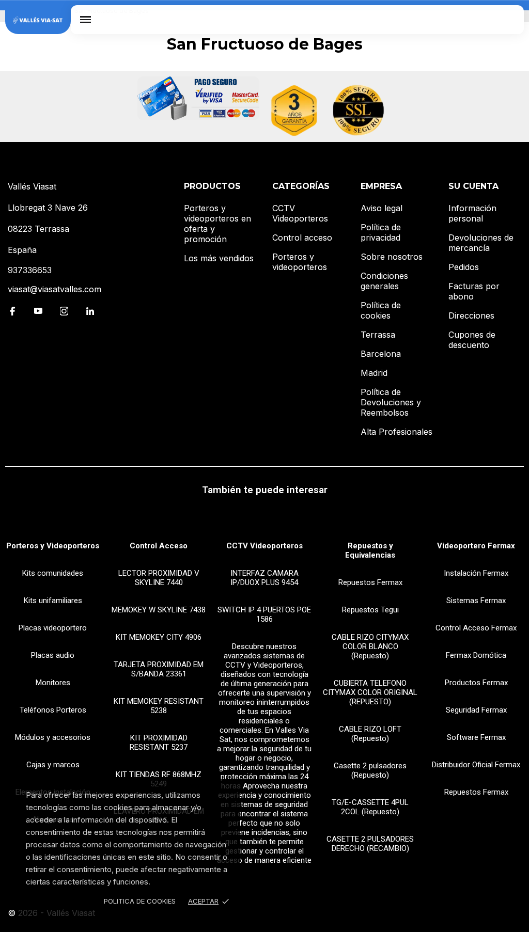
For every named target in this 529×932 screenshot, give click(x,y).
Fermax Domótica (476, 655)
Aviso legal (381, 208)
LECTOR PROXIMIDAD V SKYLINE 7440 (158, 577)
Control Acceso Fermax (476, 628)
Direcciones (471, 315)
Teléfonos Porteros (53, 710)
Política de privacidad (381, 232)
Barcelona (381, 354)
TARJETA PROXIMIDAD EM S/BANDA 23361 (159, 669)
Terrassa (378, 334)
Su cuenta (473, 186)
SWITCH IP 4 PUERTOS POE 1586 (264, 614)
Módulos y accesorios (52, 737)
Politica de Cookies (140, 901)
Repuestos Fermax (370, 582)
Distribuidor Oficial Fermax (476, 764)
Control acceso (302, 237)
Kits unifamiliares (53, 600)
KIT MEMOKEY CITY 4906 (158, 637)
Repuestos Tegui (370, 609)
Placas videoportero (53, 628)
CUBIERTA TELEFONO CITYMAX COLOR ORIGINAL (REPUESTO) (370, 692)
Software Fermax (476, 737)
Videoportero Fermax (476, 545)
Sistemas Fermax (476, 600)
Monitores (53, 682)
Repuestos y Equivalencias (370, 550)
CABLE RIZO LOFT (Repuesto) (370, 733)
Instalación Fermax (476, 573)
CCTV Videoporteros (300, 213)
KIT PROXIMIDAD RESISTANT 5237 (159, 742)
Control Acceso (159, 545)
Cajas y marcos (53, 764)
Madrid (374, 373)
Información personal (472, 213)
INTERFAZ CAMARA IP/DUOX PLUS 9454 (264, 577)
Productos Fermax (476, 682)
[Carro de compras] (509, 19)
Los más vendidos (219, 258)
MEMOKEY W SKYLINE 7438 (159, 609)
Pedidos (463, 267)
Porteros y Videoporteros (52, 545)
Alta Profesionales (396, 431)
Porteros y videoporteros (299, 261)
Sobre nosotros (392, 256)
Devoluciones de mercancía (481, 242)
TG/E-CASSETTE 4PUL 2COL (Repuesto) (370, 807)
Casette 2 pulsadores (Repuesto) (370, 770)
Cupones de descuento (471, 339)
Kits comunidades (52, 573)
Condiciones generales (384, 281)
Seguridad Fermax (476, 710)
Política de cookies (381, 310)
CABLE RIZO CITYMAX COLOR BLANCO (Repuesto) (370, 646)
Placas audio (52, 655)
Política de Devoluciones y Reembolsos (391, 402)
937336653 (30, 270)
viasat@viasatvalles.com (54, 289)
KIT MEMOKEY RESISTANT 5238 (159, 706)
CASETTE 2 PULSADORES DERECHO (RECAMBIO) (370, 843)
